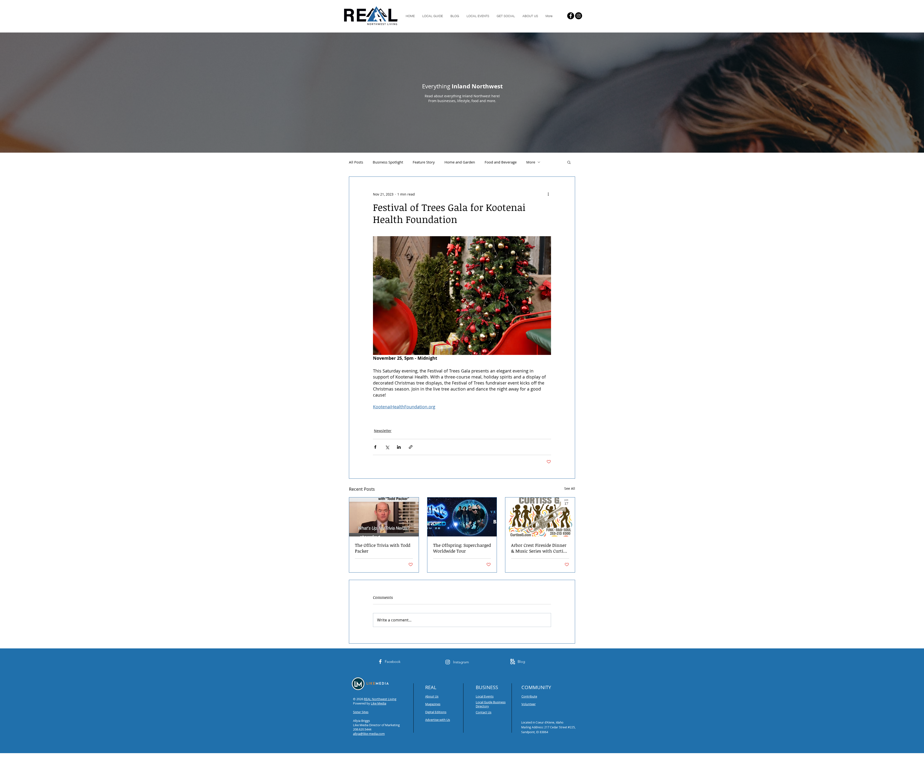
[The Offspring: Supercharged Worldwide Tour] (462, 516)
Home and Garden (459, 162)
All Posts (356, 162)
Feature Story (424, 162)
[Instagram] (578, 15)
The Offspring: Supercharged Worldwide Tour (462, 548)
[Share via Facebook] (375, 447)
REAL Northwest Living (380, 699)
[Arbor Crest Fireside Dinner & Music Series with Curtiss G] (540, 516)
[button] (569, 162)
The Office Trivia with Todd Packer (382, 548)
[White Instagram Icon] (448, 662)
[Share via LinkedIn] (399, 447)
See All (569, 488)
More (530, 162)
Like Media (378, 703)
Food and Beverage (501, 162)
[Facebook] (570, 15)
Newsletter (382, 430)
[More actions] (548, 194)
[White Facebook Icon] (380, 662)
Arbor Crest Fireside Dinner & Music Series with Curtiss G (539, 548)
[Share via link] (410, 447)
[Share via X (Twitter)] (387, 447)
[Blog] (513, 662)
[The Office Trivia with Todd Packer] (384, 516)
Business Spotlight (388, 162)
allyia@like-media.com (369, 733)
